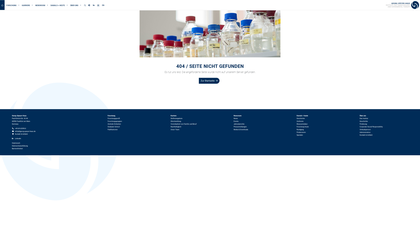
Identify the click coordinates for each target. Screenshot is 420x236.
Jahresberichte (239, 124)
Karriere (26, 5)
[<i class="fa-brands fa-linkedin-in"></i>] (94, 5)
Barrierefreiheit (17, 149)
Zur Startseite (208, 80)
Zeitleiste (300, 121)
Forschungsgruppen (115, 121)
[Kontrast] (89, 5)
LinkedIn (18, 139)
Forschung (11, 5)
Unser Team (175, 130)
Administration (365, 132)
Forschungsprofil (114, 118)
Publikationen (113, 130)
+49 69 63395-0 (20, 128)
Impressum (16, 143)
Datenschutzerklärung (20, 146)
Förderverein (301, 132)
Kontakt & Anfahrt (21, 134)
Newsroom (40, 5)
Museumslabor (302, 124)
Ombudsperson (365, 130)
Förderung (363, 124)
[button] (18, 5)
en (103, 5)
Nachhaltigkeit (176, 127)
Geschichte (301, 118)
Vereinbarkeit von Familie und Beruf (184, 124)
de (98, 5)
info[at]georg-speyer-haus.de (25, 131)
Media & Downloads (241, 130)
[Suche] (85, 5)
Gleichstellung (176, 121)
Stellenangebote (176, 118)
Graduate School (114, 127)
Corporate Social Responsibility (371, 127)
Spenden (300, 135)
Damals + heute (58, 5)
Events (236, 121)
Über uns (74, 5)
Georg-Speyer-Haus (19, 116)
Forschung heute (303, 127)
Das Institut (364, 118)
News (236, 118)
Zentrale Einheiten (114, 124)
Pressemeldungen (240, 127)
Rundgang (300, 130)
